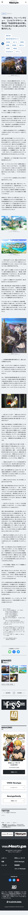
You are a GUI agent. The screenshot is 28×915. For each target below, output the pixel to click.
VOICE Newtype (19, 861)
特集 (2, 861)
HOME (3, 822)
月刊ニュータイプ (19, 858)
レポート (8, 822)
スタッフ (14, 822)
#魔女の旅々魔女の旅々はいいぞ (12, 38)
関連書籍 (17, 865)
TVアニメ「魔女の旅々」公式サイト (11, 638)
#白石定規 (8, 42)
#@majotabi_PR (9, 51)
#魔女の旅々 (8, 35)
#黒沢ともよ (21, 45)
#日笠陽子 (8, 48)
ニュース (4, 865)
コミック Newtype (20, 869)
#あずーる (15, 42)
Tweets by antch (3, 815)
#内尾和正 (15, 48)
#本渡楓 (7, 45)
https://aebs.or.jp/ (7, 898)
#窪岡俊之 (22, 42)
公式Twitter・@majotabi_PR (10, 639)
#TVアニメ (18, 51)
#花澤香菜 (14, 45)
